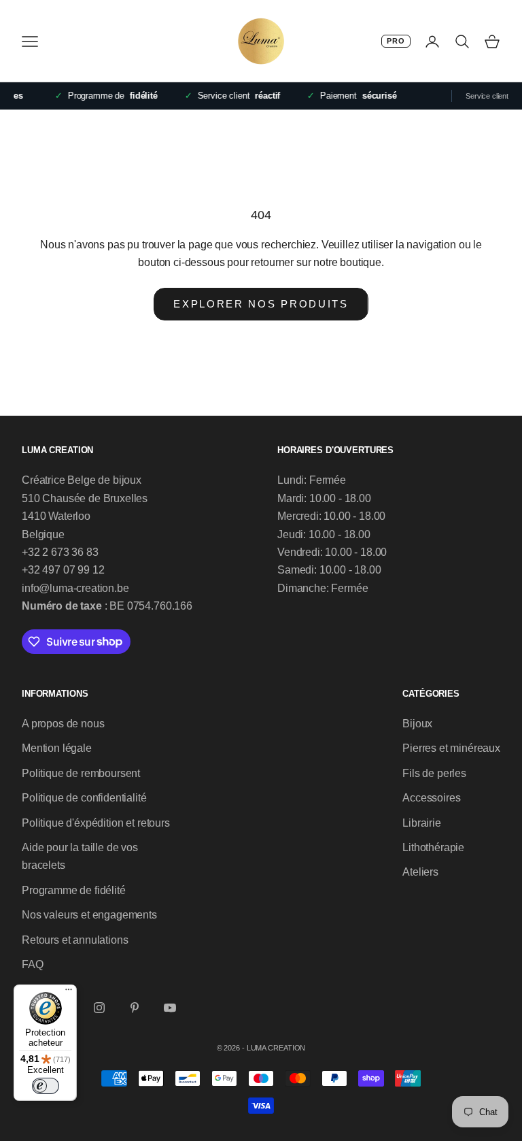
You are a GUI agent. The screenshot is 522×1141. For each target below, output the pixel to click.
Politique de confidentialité (84, 798)
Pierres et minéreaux (451, 748)
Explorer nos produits (261, 304)
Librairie (421, 823)
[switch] (45, 1086)
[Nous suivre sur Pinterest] (134, 1007)
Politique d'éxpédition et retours (96, 823)
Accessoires (431, 798)
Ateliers (420, 872)
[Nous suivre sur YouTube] (170, 1007)
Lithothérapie (433, 847)
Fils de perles (434, 773)
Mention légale (57, 748)
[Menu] (68, 993)
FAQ (33, 964)
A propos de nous (63, 723)
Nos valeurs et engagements (89, 915)
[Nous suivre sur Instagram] (99, 1007)
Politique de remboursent (81, 773)
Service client (487, 96)
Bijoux (417, 723)
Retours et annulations (75, 940)
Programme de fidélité (74, 890)
